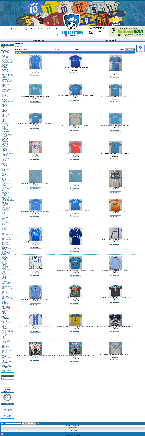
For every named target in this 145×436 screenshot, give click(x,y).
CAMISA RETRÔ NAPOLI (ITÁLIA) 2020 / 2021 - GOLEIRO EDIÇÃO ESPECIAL (75, 326)
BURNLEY (4, 106)
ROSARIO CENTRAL (7, 303)
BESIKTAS (4, 88)
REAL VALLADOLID (7, 297)
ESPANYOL (5, 150)
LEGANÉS (4, 209)
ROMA (3, 301)
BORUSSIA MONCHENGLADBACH (7, 101)
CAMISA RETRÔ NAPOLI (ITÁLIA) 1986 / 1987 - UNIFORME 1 (35, 96)
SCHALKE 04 (5, 311)
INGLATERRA (5, 182)
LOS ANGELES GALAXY (5, 218)
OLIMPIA (4, 256)
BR (79, 435)
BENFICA (4, 86)
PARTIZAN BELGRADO (8, 275)
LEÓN (3, 213)
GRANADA (4, 173)
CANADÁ (4, 111)
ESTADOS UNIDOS (7, 152)
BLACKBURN (5, 90)
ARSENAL (4, 68)
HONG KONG (5, 179)
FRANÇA (4, 164)
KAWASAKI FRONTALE (8, 201)
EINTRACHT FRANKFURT (4, 146)
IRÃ (3, 184)
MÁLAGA (4, 221)
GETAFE (4, 172)
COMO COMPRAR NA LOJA (7, 410)
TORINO (4, 337)
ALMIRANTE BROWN (7, 61)
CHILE (3, 119)
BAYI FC (4, 83)
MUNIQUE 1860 (6, 237)
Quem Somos (15, 29)
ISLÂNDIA (4, 189)
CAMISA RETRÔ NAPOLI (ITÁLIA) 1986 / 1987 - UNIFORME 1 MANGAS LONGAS (75, 95)
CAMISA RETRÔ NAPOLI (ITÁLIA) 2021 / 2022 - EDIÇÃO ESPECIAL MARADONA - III (75, 356)
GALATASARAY (6, 168)
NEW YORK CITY (6, 239)
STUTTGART (5, 325)
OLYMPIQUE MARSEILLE (4, 259)
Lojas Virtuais (76, 435)
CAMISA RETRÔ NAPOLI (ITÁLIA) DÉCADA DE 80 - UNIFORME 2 (115, 354)
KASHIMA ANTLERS (7, 199)
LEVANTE (4, 214)
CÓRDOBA (4, 130)
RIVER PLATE (5, 300)
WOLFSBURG (5, 369)
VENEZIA (4, 359)
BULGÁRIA (4, 105)
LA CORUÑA (5, 203)
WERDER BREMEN (7, 366)
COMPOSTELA (5, 129)
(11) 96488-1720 (95, 28)
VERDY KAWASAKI (7, 361)
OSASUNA (4, 262)
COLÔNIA (4, 128)
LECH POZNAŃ (6, 207)
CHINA (3, 120)
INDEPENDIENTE (6, 180)
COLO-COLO (5, 125)
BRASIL (4, 103)
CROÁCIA (4, 137)
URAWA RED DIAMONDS (4, 353)
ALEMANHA (5, 57)
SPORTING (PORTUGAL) (4, 321)
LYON (3, 219)
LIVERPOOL (5, 216)
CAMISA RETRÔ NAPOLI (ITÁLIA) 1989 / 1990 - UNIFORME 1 (115, 153)
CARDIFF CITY (5, 113)
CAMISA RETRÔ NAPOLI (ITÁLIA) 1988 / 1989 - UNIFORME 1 (115, 125)
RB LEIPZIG (5, 290)
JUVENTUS (5, 196)
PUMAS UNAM (5, 283)
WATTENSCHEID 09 (7, 365)
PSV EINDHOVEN (6, 282)
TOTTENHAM (5, 340)
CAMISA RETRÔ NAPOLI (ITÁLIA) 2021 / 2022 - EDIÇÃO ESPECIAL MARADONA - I (115, 326)
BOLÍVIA (4, 94)
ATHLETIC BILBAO (6, 71)
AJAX (3, 55)
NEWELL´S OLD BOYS (7, 248)
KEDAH (4, 202)
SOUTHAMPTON (6, 319)
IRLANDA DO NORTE (7, 187)
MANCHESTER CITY (7, 223)
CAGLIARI (4, 109)
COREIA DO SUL (6, 132)
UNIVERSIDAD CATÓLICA (5, 348)
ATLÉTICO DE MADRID (8, 74)
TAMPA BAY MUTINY (7, 330)
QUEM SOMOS (7, 406)
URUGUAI (4, 355)
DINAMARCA (5, 143)
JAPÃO (4, 194)
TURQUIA (4, 342)
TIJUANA (4, 335)
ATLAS (3, 73)
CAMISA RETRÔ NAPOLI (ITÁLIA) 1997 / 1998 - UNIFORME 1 (75, 246)
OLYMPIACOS (5, 257)
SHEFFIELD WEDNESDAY (4, 317)
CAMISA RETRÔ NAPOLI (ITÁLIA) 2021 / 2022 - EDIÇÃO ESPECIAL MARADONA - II (35, 355)
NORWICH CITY (6, 252)
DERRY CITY (5, 142)
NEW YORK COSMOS (7, 241)
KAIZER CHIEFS (6, 198)
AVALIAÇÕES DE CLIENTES (7, 416)
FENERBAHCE (5, 157)
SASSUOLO (5, 310)
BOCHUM (4, 93)
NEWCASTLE (5, 247)
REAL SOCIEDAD (6, 296)
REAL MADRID (5, 292)
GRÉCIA (4, 174)
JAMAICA (4, 193)
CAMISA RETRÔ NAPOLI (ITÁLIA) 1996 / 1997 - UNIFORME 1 (35, 242)
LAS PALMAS (5, 204)
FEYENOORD (5, 158)
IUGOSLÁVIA (5, 192)
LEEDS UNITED (6, 208)
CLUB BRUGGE (6, 124)
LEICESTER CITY (6, 211)
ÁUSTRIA (4, 76)
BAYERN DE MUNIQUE (8, 81)
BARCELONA (5, 79)
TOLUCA (4, 336)
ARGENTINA (5, 64)
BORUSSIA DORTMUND (4, 98)
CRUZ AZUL (5, 138)
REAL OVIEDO (5, 295)
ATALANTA (4, 70)
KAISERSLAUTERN (7, 197)
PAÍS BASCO (5, 266)
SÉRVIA (4, 314)
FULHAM (4, 167)
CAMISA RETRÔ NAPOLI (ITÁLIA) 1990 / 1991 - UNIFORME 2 (115, 187)
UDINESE (4, 345)
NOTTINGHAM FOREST (5, 254)
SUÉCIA (4, 326)
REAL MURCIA (5, 293)
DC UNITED (5, 140)
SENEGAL (4, 312)
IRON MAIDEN (5, 188)
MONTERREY (5, 236)
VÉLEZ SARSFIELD (7, 357)
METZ (3, 228)
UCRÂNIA (4, 344)
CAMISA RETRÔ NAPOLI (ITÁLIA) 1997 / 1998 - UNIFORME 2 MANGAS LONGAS (35, 270)
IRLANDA (4, 185)
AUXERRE (4, 78)
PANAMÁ (4, 268)
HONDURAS (5, 178)
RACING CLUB (5, 285)
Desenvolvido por (69, 435)
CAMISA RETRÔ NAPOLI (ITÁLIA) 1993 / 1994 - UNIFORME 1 (75, 211)
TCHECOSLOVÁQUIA (7, 331)
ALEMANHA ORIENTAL (8, 59)
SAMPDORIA (5, 305)
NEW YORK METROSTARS (5, 243)
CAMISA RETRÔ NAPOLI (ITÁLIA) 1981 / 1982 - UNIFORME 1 (35, 70)
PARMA (4, 273)
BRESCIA (4, 104)
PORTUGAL (5, 281)
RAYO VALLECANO (7, 288)
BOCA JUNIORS (6, 91)
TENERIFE (4, 332)
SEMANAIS (5, 48)
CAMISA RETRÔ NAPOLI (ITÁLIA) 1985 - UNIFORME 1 (75, 67)
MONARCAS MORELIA (7, 234)
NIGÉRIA (4, 250)
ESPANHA (4, 149)
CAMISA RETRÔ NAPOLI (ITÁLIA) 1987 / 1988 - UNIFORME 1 (115, 96)
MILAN (3, 232)
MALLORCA (5, 222)
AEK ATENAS (5, 52)
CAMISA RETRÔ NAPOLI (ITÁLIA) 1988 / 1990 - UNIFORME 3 (75, 154)
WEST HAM (5, 367)
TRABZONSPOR (6, 341)
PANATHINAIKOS (6, 270)
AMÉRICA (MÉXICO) (7, 63)
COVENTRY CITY (6, 135)
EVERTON (4, 154)
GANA (3, 170)
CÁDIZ (3, 108)
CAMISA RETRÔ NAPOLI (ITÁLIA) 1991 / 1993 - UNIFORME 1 (35, 211)
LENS (3, 212)
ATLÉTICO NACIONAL (7, 75)
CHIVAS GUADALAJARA (5, 122)
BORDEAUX (5, 96)
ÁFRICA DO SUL (6, 54)
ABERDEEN (5, 51)
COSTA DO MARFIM (7, 134)
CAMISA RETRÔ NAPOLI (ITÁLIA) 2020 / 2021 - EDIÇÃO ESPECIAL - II (35, 326)
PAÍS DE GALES (6, 267)
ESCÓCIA (4, 148)
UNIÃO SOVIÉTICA (7, 346)
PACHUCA (4, 263)
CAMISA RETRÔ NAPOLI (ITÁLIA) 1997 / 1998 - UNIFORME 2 (115, 239)
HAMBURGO (5, 175)
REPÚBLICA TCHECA (7, 298)
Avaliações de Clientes (29, 29)
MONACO (4, 233)
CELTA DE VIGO (6, 114)
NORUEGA (4, 251)
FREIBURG (4, 165)
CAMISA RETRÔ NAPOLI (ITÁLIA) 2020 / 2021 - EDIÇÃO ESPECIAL (115, 297)
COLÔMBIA (5, 127)
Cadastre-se (50, 29)
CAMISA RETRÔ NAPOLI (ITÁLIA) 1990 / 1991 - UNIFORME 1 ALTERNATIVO (75, 183)
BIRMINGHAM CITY (7, 89)
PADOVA (4, 265)
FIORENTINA (5, 160)
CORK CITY (5, 133)
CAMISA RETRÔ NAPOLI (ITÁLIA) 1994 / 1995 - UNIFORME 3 (115, 211)
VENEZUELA (5, 360)
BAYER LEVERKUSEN (7, 80)
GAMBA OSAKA (6, 169)
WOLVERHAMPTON (7, 370)
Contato (58, 29)
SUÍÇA (3, 327)
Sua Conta (41, 29)
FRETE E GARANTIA (7, 412)
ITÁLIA (3, 191)
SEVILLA (4, 315)
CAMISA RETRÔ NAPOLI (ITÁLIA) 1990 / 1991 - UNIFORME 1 (35, 183)
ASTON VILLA (5, 69)
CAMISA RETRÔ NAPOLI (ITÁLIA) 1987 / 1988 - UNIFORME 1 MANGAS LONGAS (35, 123)
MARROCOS (5, 227)
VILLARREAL (5, 362)
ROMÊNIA (4, 302)
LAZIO (3, 206)
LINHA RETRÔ (111, 40)
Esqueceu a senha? (7, 391)
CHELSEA (4, 116)
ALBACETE (5, 56)
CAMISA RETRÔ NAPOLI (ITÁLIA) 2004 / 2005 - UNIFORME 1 (115, 270)
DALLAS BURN (5, 139)
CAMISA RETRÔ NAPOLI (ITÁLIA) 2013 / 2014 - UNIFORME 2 (75, 298)
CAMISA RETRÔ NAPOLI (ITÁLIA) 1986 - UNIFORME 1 (115, 72)
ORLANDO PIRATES (7, 261)
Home (6, 29)
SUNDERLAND (5, 329)
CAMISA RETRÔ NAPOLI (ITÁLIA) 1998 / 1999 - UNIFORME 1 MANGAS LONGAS (75, 270)
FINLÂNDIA (5, 159)
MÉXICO (4, 229)
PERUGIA (4, 277)
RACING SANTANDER (7, 286)
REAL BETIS (5, 291)
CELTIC (4, 115)
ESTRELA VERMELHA (7, 153)
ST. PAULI (4, 324)
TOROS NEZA (5, 339)
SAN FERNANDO (6, 306)
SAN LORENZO (6, 307)
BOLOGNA (4, 95)
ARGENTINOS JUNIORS (5, 66)
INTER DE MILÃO (6, 183)
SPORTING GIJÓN (6, 322)
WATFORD (4, 364)
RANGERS (4, 287)
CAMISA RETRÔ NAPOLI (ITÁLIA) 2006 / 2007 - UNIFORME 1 (35, 299)
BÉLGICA (4, 85)
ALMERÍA (4, 60)
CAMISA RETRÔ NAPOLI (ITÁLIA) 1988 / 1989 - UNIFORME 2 (35, 154)
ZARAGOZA (5, 371)
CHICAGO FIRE (6, 118)
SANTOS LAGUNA (6, 308)
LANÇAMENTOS (38, 40)
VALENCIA (4, 356)
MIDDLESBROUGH (6, 231)
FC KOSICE (5, 155)
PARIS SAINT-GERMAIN (5, 272)
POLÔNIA (4, 278)
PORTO (4, 280)
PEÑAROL (4, 276)
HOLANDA (4, 177)
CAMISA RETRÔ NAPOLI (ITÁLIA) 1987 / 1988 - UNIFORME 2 (75, 125)
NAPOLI (4, 238)
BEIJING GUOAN (6, 84)
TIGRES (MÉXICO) (6, 334)
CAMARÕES (5, 110)
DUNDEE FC (5, 144)
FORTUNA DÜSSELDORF (4, 162)
